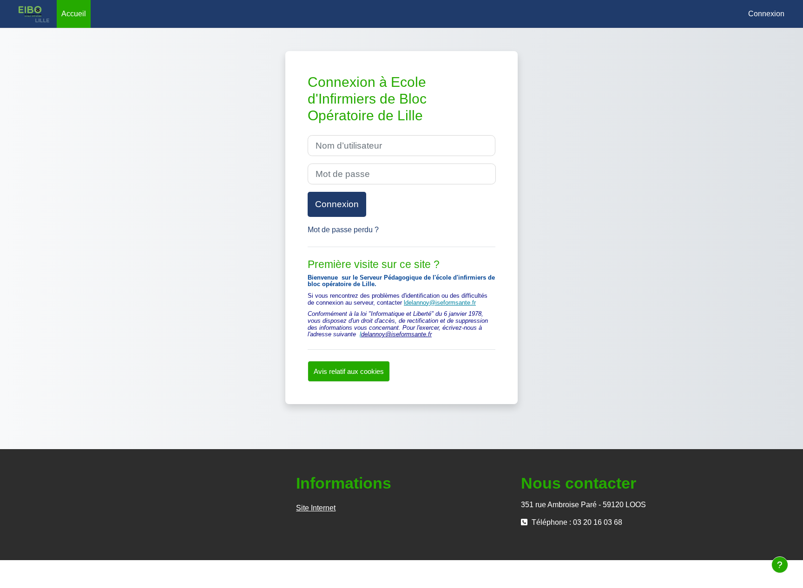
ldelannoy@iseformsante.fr (440, 302)
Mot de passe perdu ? (343, 230)
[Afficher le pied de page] (779, 564)
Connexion (766, 14)
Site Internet (316, 508)
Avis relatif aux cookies (349, 371)
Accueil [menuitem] (73, 14)
